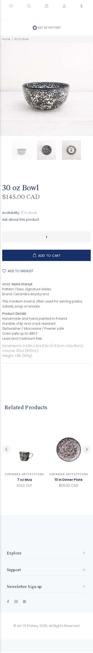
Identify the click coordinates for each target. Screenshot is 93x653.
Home (6, 39)
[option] (24, 150)
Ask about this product (20, 219)
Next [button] (86, 449)
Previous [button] (6, 449)
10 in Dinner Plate (69, 479)
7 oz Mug (24, 479)
